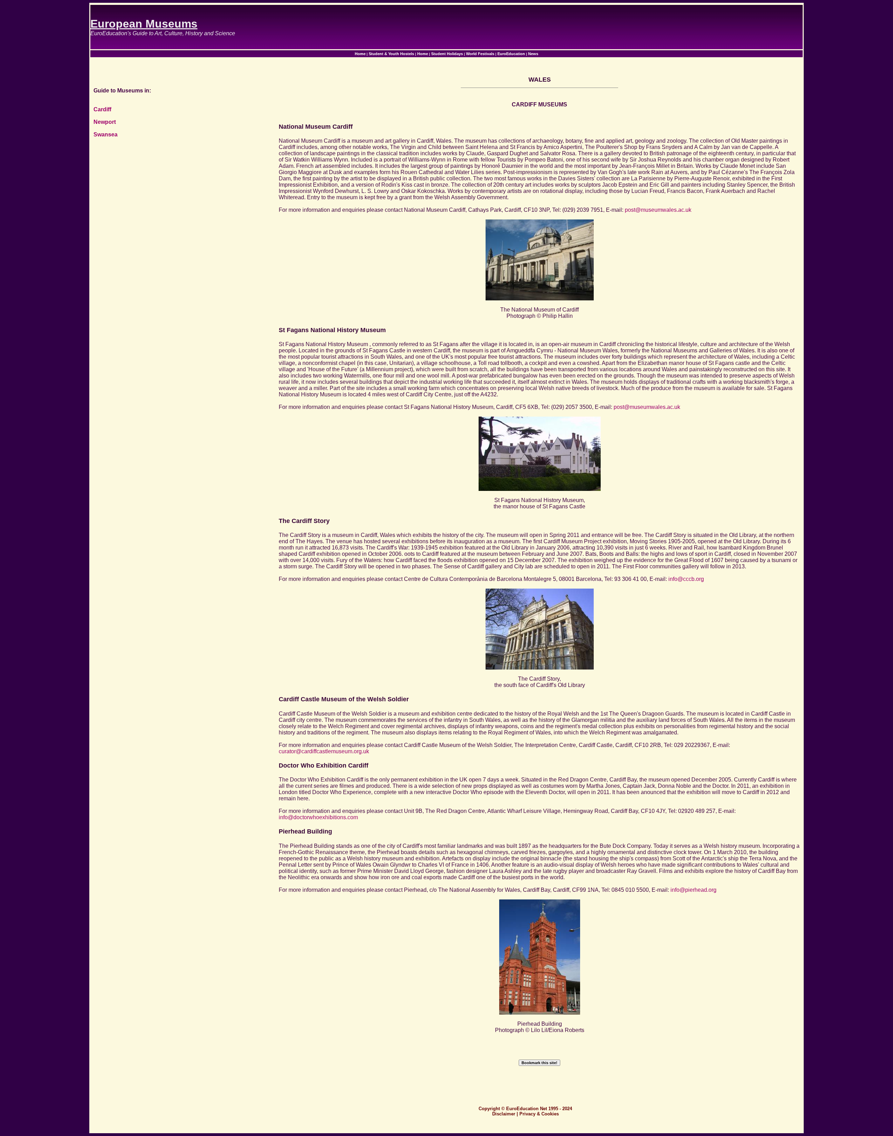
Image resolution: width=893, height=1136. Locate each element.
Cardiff (102, 109)
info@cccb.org (686, 579)
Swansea (105, 134)
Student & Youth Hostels (391, 54)
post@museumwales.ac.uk (658, 210)
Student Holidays (447, 54)
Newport (104, 122)
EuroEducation (511, 54)
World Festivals (480, 54)
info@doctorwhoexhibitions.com (318, 817)
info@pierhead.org (693, 890)
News (533, 54)
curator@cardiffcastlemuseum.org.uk (324, 751)
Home (360, 54)
